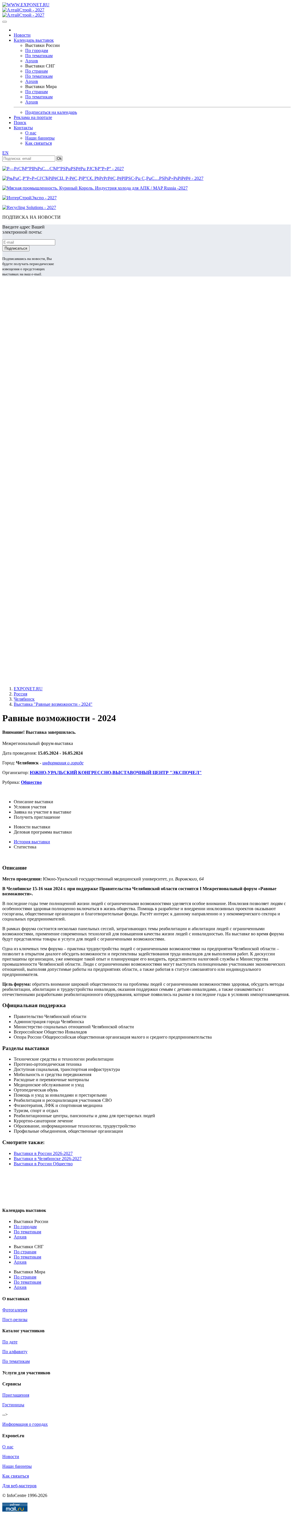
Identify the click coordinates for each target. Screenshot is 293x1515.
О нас (30, 132)
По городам (36, 50)
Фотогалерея (14, 1309)
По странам (36, 71)
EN (5, 152)
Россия (20, 693)
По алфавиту (14, 1351)
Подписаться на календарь (51, 112)
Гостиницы (13, 1404)
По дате (9, 1341)
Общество (31, 782)
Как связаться (38, 143)
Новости (22, 35)
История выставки (32, 841)
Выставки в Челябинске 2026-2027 (48, 1158)
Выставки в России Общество (43, 1163)
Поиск (20, 122)
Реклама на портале (33, 117)
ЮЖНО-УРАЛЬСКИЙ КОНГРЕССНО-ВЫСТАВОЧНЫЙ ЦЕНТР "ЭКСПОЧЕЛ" (116, 772)
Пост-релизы (14, 1319)
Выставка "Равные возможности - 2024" (53, 704)
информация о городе (63, 762)
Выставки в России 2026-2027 (43, 1153)
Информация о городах (25, 1424)
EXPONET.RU (28, 688)
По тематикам (39, 55)
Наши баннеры (40, 138)
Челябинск (24, 699)
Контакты (23, 127)
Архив (31, 60)
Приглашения (15, 1395)
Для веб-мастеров (19, 1485)
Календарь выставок (34, 40)
